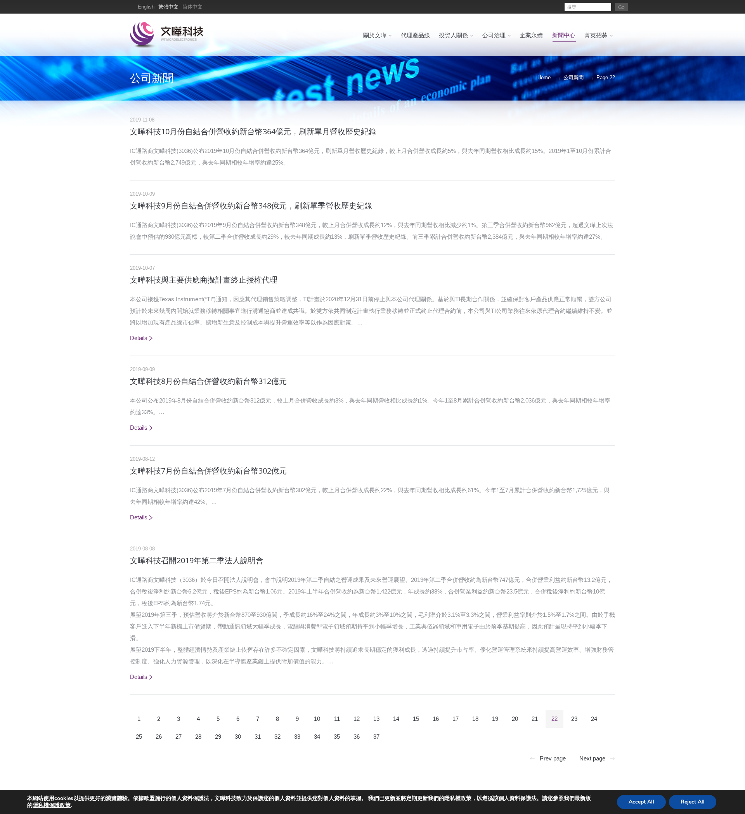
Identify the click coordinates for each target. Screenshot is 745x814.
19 (495, 718)
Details (138, 338)
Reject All (693, 801)
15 (416, 718)
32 (277, 736)
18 (475, 718)
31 (258, 736)
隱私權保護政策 (52, 805)
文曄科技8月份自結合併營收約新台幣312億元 (208, 381)
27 (178, 736)
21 (535, 718)
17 (455, 718)
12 (356, 718)
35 (337, 736)
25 (139, 736)
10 (317, 718)
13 (376, 718)
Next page (592, 758)
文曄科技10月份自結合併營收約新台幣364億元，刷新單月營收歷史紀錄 (253, 131)
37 (376, 736)
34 (317, 736)
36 (356, 736)
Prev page (553, 758)
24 (594, 718)
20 (515, 718)
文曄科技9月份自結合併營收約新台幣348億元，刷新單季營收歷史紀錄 (251, 205)
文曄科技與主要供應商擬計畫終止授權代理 (203, 279)
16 (436, 718)
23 (574, 718)
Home (544, 77)
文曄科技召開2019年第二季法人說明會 (196, 560)
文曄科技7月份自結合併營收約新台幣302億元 (208, 470)
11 (337, 718)
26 (159, 736)
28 (198, 736)
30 (238, 736)
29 (218, 736)
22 (554, 718)
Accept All (641, 801)
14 (396, 718)
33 (297, 736)
